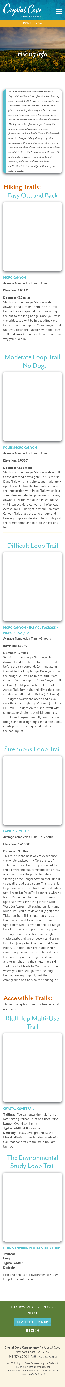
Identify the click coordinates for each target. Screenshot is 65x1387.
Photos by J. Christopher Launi (24, 1370)
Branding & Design (26, 1366)
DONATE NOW (32, 23)
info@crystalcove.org (42, 1357)
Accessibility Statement (33, 1374)
